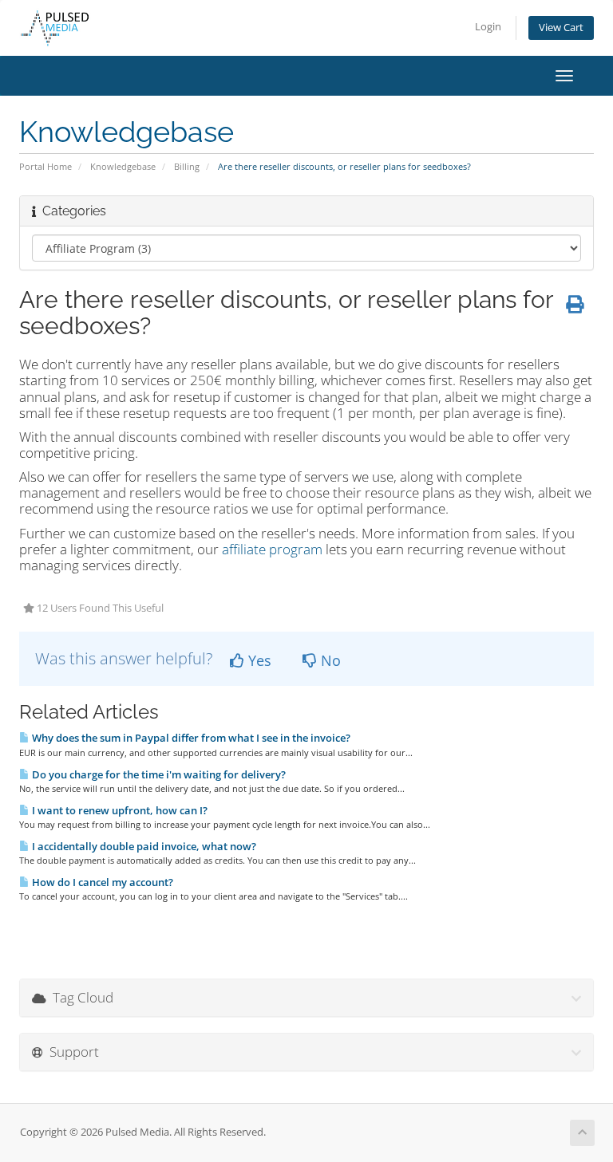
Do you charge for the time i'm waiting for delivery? (158, 774)
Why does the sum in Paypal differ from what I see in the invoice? (190, 738)
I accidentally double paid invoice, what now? (143, 846)
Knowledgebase (123, 166)
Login (488, 26)
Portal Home (45, 166)
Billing (187, 166)
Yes (257, 660)
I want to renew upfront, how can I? (119, 810)
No (329, 660)
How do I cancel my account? (101, 882)
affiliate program (272, 549)
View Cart (561, 27)
